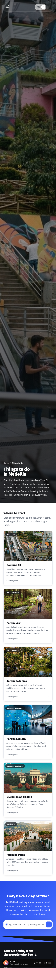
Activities (41, 495)
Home (6, 463)
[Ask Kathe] (38, 7)
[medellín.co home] (7, 7)
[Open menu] (50, 7)
